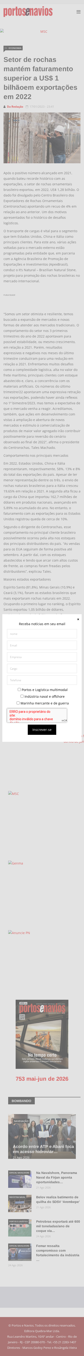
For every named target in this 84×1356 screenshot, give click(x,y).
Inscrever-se (42, 729)
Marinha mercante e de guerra (44, 703)
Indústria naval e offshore (44, 696)
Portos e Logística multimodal (44, 690)
